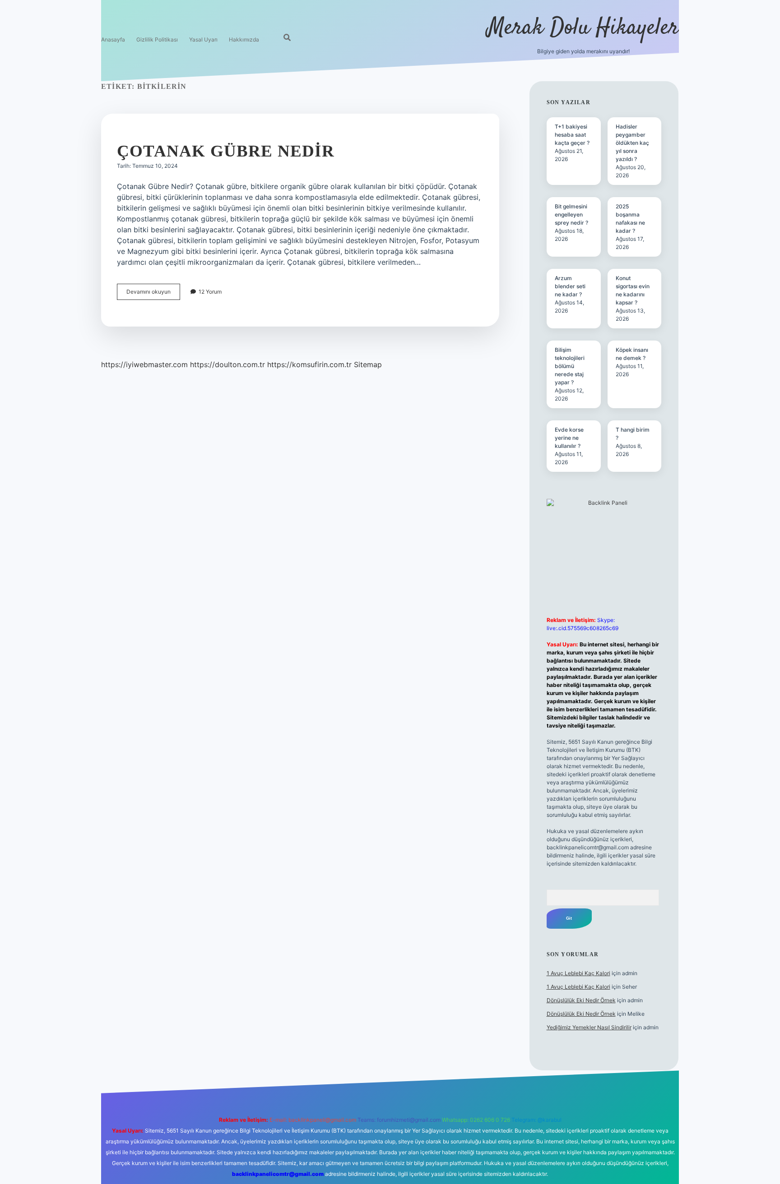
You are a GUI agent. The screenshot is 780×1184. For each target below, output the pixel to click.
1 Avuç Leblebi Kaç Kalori (578, 973)
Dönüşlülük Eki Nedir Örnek (581, 1000)
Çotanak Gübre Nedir (225, 151)
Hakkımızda (244, 39)
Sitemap (368, 364)
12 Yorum (210, 291)
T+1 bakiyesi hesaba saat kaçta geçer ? (572, 134)
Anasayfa (113, 39)
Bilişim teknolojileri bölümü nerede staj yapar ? (570, 366)
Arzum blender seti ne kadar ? (570, 286)
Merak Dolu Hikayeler (583, 28)
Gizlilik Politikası (157, 39)
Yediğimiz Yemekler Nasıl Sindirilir (589, 1027)
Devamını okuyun (153, 294)
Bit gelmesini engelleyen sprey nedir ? (571, 214)
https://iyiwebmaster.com (144, 364)
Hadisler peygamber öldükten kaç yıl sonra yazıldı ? (632, 142)
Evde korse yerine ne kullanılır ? (569, 437)
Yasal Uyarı (203, 39)
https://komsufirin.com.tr (309, 364)
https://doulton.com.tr (227, 364)
